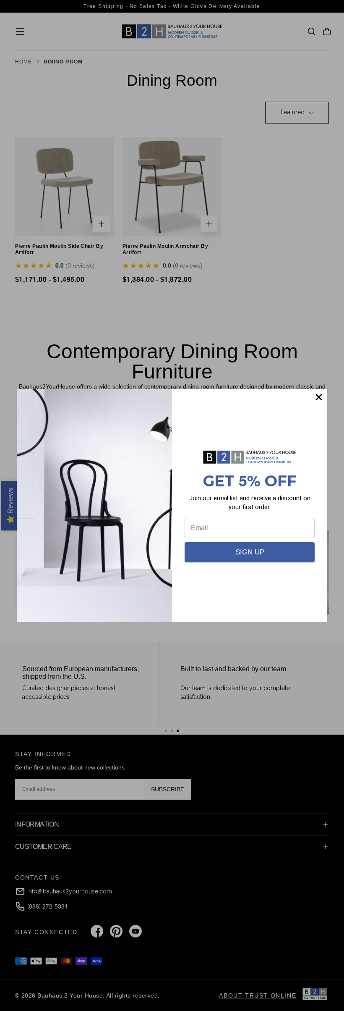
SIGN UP (249, 552)
